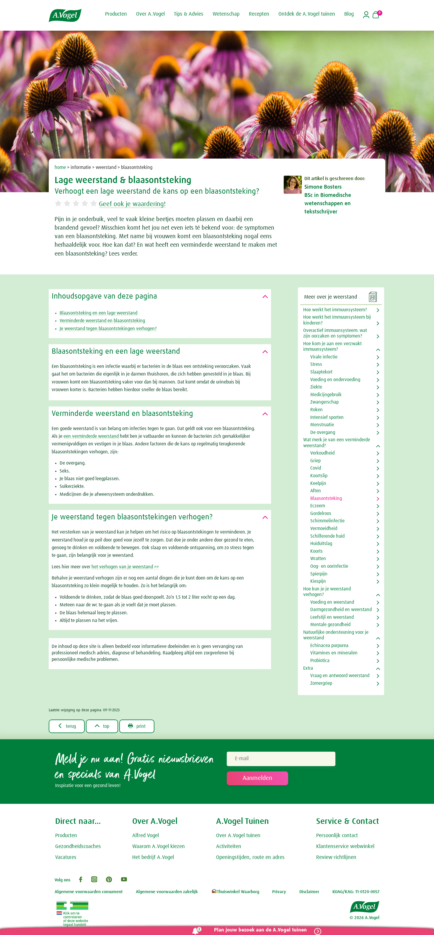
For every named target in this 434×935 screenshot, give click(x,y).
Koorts (316, 551)
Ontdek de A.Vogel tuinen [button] (306, 14)
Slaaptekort (321, 372)
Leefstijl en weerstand (332, 617)
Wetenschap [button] (226, 14)
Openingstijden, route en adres (250, 857)
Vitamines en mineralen (334, 653)
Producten (66, 835)
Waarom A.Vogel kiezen (158, 846)
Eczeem (317, 505)
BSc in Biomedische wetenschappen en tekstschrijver (327, 203)
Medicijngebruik (326, 394)
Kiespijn (318, 581)
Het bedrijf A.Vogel (153, 857)
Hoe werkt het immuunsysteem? (335, 309)
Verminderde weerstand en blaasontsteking (102, 320)
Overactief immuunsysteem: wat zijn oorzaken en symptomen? (335, 333)
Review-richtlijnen (336, 857)
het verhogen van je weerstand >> (125, 566)
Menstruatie (322, 424)
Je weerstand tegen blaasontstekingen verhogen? (108, 328)
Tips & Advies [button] (188, 14)
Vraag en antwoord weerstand (339, 675)
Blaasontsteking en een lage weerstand (98, 313)
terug (67, 726)
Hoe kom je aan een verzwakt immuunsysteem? (332, 346)
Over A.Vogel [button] (150, 14)
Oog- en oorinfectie (329, 566)
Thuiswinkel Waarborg (238, 892)
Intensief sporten (327, 417)
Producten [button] (116, 14)
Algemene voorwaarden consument (89, 892)
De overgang (322, 432)
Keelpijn (318, 483)
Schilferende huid (327, 536)
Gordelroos (320, 513)
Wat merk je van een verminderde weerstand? (336, 442)
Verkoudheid (322, 453)
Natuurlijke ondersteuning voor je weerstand (335, 635)
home (60, 167)
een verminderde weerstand (91, 436)
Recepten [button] (259, 14)
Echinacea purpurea (329, 645)
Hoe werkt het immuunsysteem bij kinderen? (337, 320)
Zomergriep (321, 683)
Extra (308, 668)
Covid (315, 468)
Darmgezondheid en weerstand (341, 609)
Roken (316, 409)
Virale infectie (323, 357)
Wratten (318, 558)
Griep (315, 460)
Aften (315, 490)
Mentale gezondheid (330, 624)
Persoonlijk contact (337, 835)
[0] (376, 15)
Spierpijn (318, 574)
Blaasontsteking (326, 498)
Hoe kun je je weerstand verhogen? (327, 592)
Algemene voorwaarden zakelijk (167, 892)
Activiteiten (228, 846)
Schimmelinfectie (327, 520)
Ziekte (316, 387)
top (102, 726)
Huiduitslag (321, 543)
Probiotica (319, 660)
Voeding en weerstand (332, 602)
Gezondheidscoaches (78, 846)
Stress (316, 364)
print (137, 726)
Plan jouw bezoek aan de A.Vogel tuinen (260, 930)
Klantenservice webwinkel (345, 846)
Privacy (279, 892)
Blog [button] (349, 14)
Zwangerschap (324, 402)
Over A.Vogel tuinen (238, 835)
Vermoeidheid (323, 528)
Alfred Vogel (145, 835)
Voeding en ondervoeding (335, 379)
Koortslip (318, 475)
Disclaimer (309, 892)
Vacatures (65, 857)
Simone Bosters (323, 187)
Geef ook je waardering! (132, 204)
